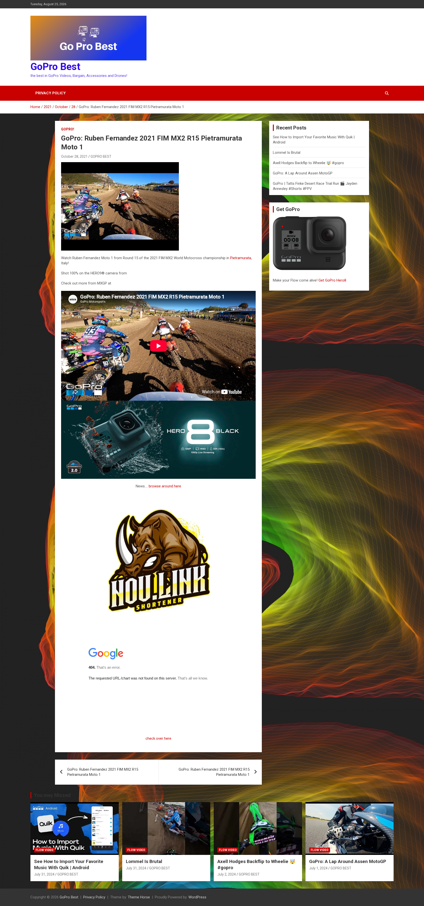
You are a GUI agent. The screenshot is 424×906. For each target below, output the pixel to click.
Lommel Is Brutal (286, 152)
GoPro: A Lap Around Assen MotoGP (302, 173)
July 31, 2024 (44, 874)
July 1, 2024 (318, 868)
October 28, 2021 (74, 156)
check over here (158, 738)
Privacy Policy (50, 93)
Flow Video (44, 850)
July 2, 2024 (226, 874)
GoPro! (67, 129)
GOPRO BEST (101, 156)
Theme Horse (139, 897)
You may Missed (52, 795)
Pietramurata (240, 258)
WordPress (197, 897)
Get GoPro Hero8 (332, 280)
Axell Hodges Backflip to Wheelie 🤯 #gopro (308, 163)
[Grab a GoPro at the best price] (158, 403)
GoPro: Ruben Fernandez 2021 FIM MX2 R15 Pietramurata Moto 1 (102, 772)
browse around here (165, 486)
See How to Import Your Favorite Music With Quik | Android (68, 864)
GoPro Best (55, 66)
